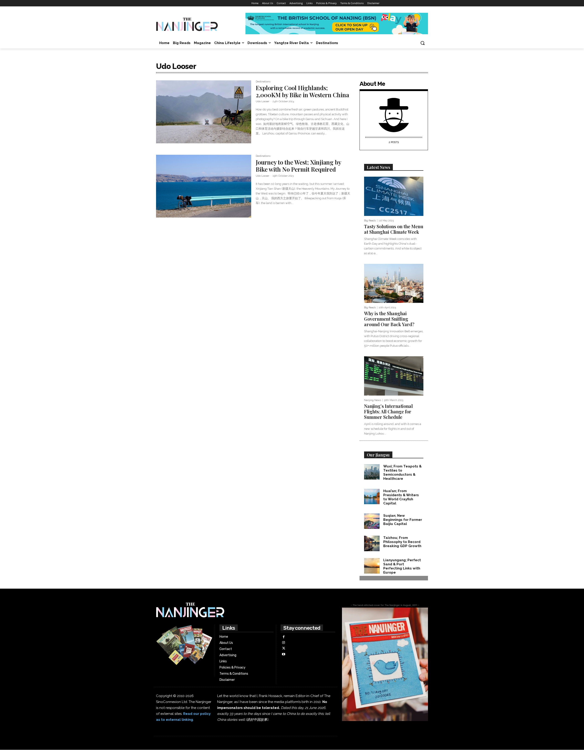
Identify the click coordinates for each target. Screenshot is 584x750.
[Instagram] (283, 642)
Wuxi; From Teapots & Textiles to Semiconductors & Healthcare (402, 472)
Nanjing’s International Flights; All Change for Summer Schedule (388, 411)
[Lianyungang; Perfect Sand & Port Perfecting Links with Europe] (372, 566)
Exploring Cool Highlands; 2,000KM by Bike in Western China (302, 91)
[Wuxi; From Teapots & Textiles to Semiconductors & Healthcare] (372, 472)
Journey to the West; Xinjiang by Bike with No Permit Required (298, 165)
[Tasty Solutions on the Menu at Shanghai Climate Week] (393, 196)
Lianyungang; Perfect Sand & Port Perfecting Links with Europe (402, 566)
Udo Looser (262, 101)
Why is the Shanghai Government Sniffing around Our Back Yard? (389, 318)
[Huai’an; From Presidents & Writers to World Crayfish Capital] (372, 496)
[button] (422, 42)
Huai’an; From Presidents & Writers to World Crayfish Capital (401, 497)
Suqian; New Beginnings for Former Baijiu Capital (402, 520)
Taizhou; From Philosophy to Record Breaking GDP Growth (402, 542)
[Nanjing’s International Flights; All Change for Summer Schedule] (393, 376)
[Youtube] (283, 654)
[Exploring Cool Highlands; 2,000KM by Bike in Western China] (203, 111)
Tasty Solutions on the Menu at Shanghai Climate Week (393, 229)
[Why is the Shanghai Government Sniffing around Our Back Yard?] (393, 283)
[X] (283, 648)
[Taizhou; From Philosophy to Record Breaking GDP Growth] (372, 543)
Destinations (263, 81)
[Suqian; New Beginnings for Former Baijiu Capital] (372, 521)
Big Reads (370, 220)
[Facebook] (283, 637)
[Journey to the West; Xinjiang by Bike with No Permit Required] (203, 186)
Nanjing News (372, 400)
